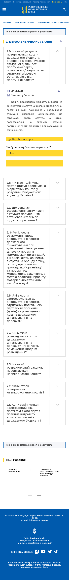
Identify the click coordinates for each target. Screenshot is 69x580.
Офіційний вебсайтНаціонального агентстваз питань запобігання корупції (35, 540)
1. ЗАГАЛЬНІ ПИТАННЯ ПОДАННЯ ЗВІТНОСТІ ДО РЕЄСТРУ (49, 473)
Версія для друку (22, 139)
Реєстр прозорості (41, 2)
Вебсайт (7, 2)
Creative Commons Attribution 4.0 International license (34, 563)
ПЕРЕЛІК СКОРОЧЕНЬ (14, 471)
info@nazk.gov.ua (38, 520)
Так (12, 153)
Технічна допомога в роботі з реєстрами (29, 445)
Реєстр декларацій (22, 2)
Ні (11, 163)
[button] (39, 495)
